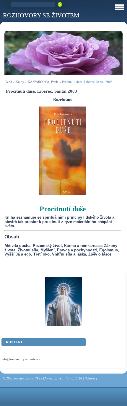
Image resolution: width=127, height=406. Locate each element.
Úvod (8, 82)
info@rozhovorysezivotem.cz (21, 359)
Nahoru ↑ (90, 378)
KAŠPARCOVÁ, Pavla (43, 82)
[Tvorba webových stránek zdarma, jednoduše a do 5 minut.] (33, 378)
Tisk (39, 378)
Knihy (20, 82)
